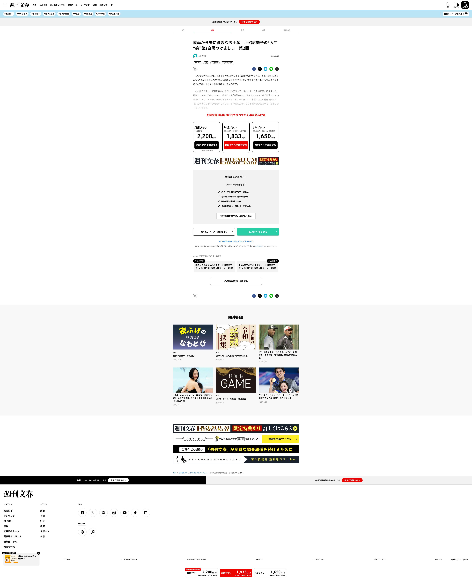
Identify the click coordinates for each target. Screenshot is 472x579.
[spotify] (82, 532)
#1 (183, 30)
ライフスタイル (227, 63)
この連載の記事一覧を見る (236, 280)
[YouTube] (124, 513)
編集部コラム (10, 541)
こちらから (259, 246)
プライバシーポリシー (128, 559)
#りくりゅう (22, 13)
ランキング (85, 4)
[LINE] (103, 513)
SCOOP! (43, 4)
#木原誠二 (8, 13)
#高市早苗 (100, 13)
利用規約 (67, 559)
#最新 (286, 30)
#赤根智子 (35, 13)
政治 (42, 510)
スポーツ (44, 531)
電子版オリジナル (57, 4)
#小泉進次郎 (114, 13)
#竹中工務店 (49, 13)
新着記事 (8, 510)
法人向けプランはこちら (258, 232)
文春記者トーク (106, 4)
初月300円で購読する (207, 145)
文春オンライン (380, 559)
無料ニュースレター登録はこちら (214, 232)
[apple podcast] (93, 532)
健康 (42, 536)
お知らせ (258, 559)
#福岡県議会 (64, 13)
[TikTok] (135, 513)
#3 (242, 30)
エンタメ (197, 63)
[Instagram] (114, 513)
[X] (93, 513)
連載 (95, 4)
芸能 (206, 63)
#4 (263, 30)
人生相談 (215, 63)
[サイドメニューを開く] (5, 5)
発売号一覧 (72, 4)
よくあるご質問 (318, 559)
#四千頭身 (88, 13)
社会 (42, 521)
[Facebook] (82, 513)
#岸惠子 (76, 13)
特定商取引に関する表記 (196, 559)
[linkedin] (146, 513)
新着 (35, 4)
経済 (42, 526)
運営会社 (438, 559)
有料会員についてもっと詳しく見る (236, 215)
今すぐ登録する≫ (249, 21)
